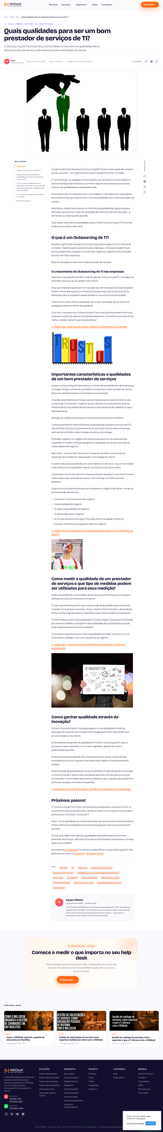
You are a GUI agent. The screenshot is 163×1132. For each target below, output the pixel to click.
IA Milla (91, 1081)
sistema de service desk (110, 877)
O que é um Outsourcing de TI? (29, 170)
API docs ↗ (93, 1089)
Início (6, 17)
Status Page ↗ (144, 1081)
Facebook (79, 853)
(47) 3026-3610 (16, 1101)
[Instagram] (6, 1114)
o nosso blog (71, 849)
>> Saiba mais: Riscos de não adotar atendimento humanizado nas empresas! (91, 789)
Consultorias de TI (71, 1093)
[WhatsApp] (144, 176)
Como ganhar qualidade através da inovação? (30, 195)
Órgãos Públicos (71, 1081)
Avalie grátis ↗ (119, 1077)
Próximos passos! (24, 201)
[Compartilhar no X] (157, 61)
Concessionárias (71, 1089)
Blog (12, 17)
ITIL (72, 868)
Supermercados (71, 1096)
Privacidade (143, 1093)
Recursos (53, 4)
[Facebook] (12, 1114)
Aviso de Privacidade (135, 1123)
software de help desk (61, 882)
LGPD (140, 1085)
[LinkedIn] (144, 181)
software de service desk (83, 882)
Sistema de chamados (48, 1081)
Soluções (66, 4)
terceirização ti (59, 887)
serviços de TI (72, 877)
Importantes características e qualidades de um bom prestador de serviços (30, 177)
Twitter (100, 853)
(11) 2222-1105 (15, 1099)
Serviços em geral (71, 1077)
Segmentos (81, 4)
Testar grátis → (149, 4)
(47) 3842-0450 (16, 1108)
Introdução (21, 166)
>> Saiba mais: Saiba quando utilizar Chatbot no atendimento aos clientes (89, 326)
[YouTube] (17, 1114)
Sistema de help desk (48, 1073)
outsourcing (82, 868)
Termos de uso (144, 1089)
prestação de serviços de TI (101, 868)
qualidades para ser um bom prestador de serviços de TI (98, 873)
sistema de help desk (89, 877)
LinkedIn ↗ (142, 1077)
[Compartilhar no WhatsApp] (146, 61)
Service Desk (58, 877)
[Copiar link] (144, 192)
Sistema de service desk (49, 1077)
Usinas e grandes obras (73, 1100)
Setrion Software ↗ (146, 1073)
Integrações (94, 1085)
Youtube (90, 853)
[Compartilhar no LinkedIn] (151, 61)
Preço (95, 4)
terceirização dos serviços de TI (109, 882)
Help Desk (63, 868)
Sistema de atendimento (49, 1085)
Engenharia (68, 1085)
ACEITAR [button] (150, 1123)
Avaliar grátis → (67, 979)
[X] (144, 187)
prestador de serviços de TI (63, 873)
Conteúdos (106, 4)
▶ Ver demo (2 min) (93, 979)
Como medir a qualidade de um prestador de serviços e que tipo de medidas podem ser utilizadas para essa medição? (31, 186)
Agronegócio (69, 1073)
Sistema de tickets (47, 1089)
